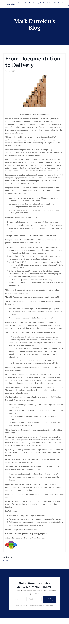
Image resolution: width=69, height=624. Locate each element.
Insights (42, 3)
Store (63, 3)
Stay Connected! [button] (49, 600)
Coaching (36, 3)
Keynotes (28, 3)
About (13, 4)
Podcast (49, 3)
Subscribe (57, 3)
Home (8, 4)
